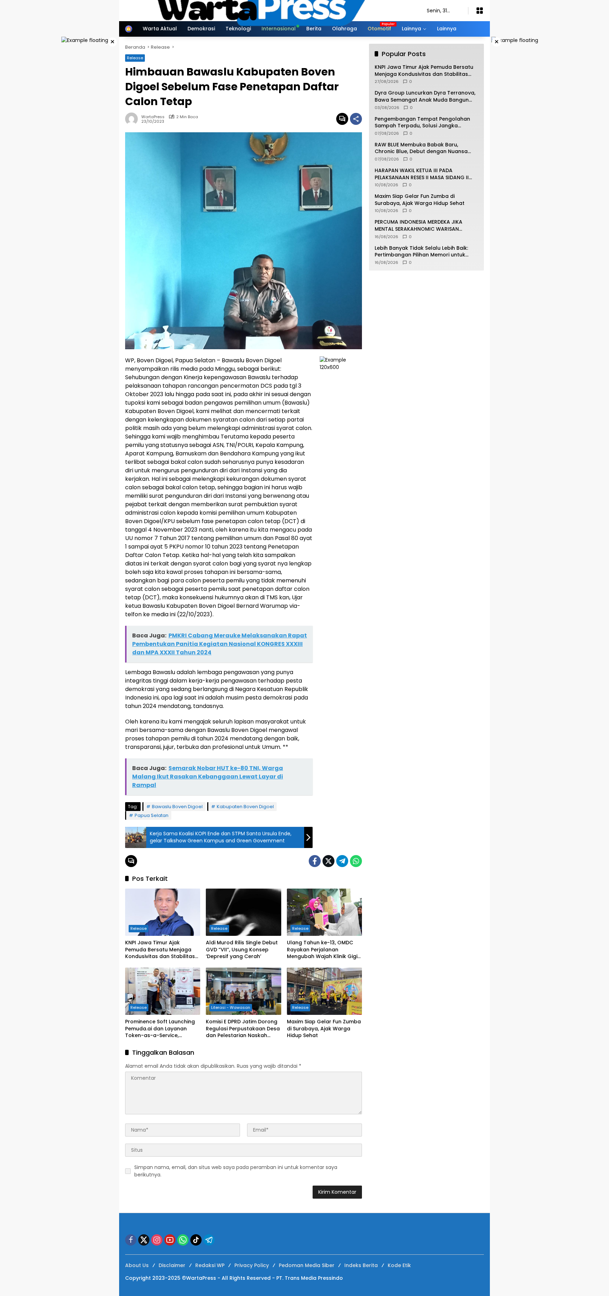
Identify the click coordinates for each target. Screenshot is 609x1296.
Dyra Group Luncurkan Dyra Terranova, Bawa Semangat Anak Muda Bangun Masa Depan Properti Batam (425, 96)
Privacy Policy (251, 1265)
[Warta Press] (269, 10)
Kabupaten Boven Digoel (245, 806)
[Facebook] (315, 861)
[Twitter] (328, 861)
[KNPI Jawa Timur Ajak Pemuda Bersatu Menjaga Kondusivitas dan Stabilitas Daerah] (162, 912)
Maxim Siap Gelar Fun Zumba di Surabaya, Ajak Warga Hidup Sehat (324, 1028)
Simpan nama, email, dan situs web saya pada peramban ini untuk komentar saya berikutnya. (235, 1171)
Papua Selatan (151, 815)
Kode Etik (399, 1265)
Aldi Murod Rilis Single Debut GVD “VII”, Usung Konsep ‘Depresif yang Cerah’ (242, 949)
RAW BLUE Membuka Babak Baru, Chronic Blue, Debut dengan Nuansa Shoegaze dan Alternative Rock (421, 148)
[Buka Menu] (479, 10)
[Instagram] (156, 1240)
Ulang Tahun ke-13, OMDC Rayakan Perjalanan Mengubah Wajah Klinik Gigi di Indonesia (322, 949)
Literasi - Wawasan (230, 1007)
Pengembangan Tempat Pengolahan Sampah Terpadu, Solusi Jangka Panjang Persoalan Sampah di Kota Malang (422, 122)
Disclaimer (172, 1265)
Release (138, 928)
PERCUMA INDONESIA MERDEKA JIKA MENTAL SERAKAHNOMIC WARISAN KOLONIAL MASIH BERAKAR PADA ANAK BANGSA (422, 225)
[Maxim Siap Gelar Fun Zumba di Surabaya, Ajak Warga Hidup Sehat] (324, 991)
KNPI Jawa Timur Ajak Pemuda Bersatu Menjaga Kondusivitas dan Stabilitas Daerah (160, 949)
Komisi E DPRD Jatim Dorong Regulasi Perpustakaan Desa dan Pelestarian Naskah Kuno (243, 1028)
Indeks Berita (361, 1265)
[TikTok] (196, 1240)
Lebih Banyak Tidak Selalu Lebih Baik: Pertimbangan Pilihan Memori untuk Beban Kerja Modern (421, 252)
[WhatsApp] (356, 861)
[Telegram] (342, 861)
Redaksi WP (209, 1265)
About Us (137, 1265)
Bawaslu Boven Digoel (177, 806)
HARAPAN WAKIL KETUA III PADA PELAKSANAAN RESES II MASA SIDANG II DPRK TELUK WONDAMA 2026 (422, 174)
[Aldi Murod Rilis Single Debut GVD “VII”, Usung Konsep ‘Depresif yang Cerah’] (243, 912)
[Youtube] (170, 1240)
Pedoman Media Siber (306, 1265)
